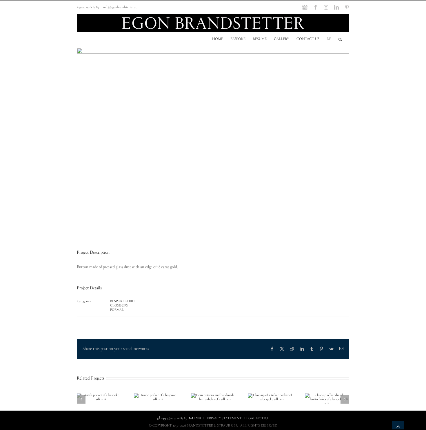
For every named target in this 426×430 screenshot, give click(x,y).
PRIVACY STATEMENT (224, 418)
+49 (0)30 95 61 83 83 (173, 418)
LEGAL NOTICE (256, 418)
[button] (340, 39)
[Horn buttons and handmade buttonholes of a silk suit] (213, 395)
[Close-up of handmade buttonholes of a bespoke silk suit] (327, 395)
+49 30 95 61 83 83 (88, 7)
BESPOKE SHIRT (122, 301)
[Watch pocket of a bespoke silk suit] (99, 395)
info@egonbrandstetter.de (120, 7)
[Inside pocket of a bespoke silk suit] (156, 395)
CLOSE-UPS (119, 305)
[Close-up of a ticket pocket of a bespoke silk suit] (270, 395)
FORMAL (117, 310)
